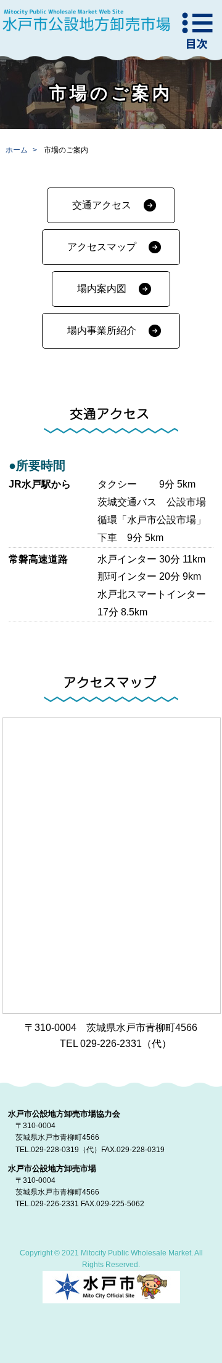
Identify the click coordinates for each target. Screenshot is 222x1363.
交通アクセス (101, 205)
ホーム (17, 150)
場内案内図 (101, 288)
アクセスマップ (101, 247)
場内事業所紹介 (101, 330)
